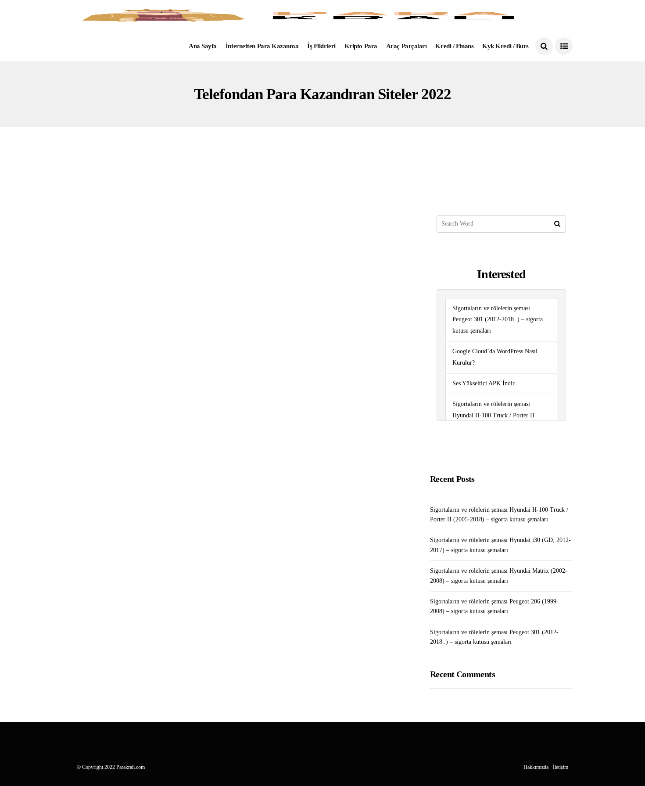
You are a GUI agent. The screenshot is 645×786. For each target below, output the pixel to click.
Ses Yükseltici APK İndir (483, 383)
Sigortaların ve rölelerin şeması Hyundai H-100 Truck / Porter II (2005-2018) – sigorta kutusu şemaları (499, 415)
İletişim (560, 767)
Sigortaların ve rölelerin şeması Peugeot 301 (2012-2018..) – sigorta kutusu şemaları (497, 319)
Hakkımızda (535, 767)
